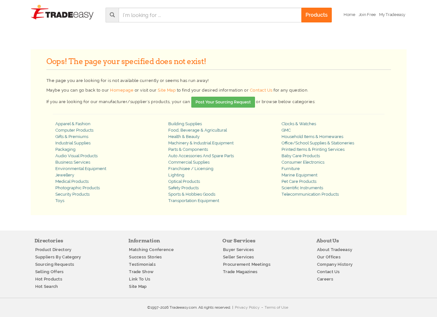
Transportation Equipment (193, 200)
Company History (335, 264)
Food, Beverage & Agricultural (197, 130)
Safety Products (183, 187)
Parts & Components (188, 149)
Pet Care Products (299, 181)
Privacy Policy (247, 307)
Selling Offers (49, 271)
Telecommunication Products (310, 194)
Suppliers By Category (58, 257)
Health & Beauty (184, 136)
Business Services (72, 162)
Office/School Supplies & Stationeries (318, 143)
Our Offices (329, 257)
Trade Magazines (240, 271)
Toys (59, 200)
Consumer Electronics (303, 162)
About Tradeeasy (335, 249)
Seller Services (238, 257)
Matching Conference (151, 249)
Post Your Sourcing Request (223, 102)
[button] (392, 15)
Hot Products (49, 279)
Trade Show (141, 271)
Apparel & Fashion (73, 123)
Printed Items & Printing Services (313, 149)
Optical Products (184, 181)
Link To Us (139, 279)
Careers (325, 279)
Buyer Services (238, 249)
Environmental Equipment (80, 168)
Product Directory (53, 249)
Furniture (291, 168)
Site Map (167, 90)
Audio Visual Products (76, 155)
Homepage (121, 90)
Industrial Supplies (73, 143)
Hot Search (46, 286)
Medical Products (72, 181)
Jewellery (64, 175)
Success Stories (145, 257)
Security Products (72, 194)
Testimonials (142, 264)
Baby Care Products (301, 155)
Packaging (65, 149)
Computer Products (74, 130)
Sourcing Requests (55, 264)
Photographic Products (77, 187)
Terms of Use (276, 307)
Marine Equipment (299, 175)
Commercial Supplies (189, 162)
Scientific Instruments (302, 187)
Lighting (176, 175)
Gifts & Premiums (71, 136)
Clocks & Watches (299, 123)
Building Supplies (185, 123)
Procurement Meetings (247, 264)
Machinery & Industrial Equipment (201, 143)
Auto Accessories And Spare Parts (201, 155)
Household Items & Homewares (312, 136)
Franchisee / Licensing (190, 168)
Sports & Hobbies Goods (191, 194)
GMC (286, 130)
